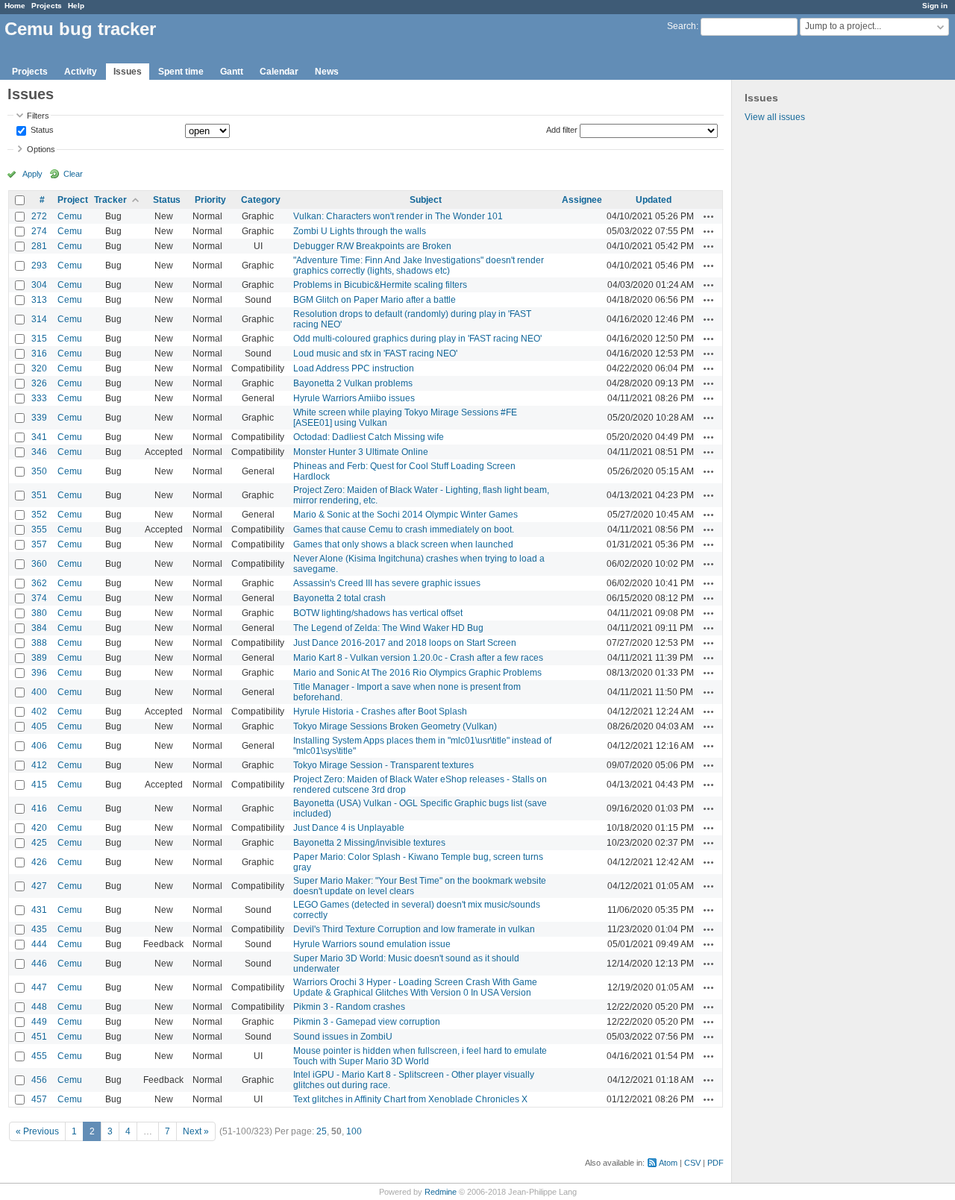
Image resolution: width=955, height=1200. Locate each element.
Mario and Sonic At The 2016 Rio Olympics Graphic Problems (417, 672)
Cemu (69, 216)
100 (354, 1131)
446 (39, 963)
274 (39, 231)
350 (39, 471)
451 (39, 1036)
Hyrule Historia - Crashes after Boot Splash (380, 711)
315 (39, 338)
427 (39, 886)
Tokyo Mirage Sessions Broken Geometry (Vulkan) (395, 726)
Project (72, 200)
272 (39, 216)
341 (39, 437)
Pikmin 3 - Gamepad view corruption (366, 1022)
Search (681, 26)
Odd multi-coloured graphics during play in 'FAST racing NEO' (417, 338)
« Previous (37, 1131)
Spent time (181, 71)
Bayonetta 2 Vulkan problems (353, 383)
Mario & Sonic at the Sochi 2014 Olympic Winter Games (405, 514)
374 (39, 598)
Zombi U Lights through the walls (359, 231)
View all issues (775, 117)
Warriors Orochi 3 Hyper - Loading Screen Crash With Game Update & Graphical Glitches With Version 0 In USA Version (415, 987)
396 (39, 672)
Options (41, 149)
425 (39, 843)
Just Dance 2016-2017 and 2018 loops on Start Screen (404, 643)
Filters (38, 115)
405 (39, 726)
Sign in (935, 5)
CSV (692, 1162)
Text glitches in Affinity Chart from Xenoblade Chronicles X (410, 1099)
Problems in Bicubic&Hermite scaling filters (380, 285)
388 (39, 643)
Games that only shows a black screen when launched (403, 544)
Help (76, 5)
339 (39, 417)
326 (39, 383)
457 (39, 1099)
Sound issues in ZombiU (342, 1036)
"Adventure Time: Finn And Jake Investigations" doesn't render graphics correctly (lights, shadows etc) (418, 265)
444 (39, 944)
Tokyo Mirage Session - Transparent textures (383, 765)
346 (39, 452)
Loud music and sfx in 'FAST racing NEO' (375, 353)
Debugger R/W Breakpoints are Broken (372, 246)
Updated (653, 200)
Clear (73, 173)
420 (39, 828)
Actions (709, 216)
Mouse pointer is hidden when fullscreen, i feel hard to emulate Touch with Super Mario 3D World (420, 1056)
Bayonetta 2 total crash (339, 598)
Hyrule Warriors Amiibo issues (354, 398)
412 (39, 765)
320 (39, 368)
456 (39, 1080)
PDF (715, 1162)
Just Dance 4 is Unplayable (348, 828)
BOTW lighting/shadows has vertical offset (378, 613)
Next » (196, 1131)
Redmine (441, 1191)
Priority (210, 200)
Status (41, 130)
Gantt (231, 71)
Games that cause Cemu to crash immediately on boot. (403, 529)
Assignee (582, 200)
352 (39, 514)
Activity (80, 71)
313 (39, 300)
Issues (127, 71)
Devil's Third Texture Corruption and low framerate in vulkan (414, 929)
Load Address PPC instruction (353, 368)
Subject (426, 200)
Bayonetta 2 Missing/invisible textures (369, 843)
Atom (668, 1162)
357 (39, 544)
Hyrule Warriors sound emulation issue (372, 944)
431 (39, 910)
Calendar (279, 71)
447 (39, 987)
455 (39, 1056)
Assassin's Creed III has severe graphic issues (386, 583)
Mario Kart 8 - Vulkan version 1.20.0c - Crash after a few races (418, 658)
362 (39, 583)
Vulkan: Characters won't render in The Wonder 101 (398, 216)
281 (39, 246)
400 (39, 692)
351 (39, 495)
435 (39, 929)
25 (321, 1131)
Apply (32, 173)
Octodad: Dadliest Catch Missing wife (368, 437)
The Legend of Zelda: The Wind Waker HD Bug (388, 628)
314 (39, 319)
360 (39, 564)
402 (39, 711)
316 (39, 353)
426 (39, 862)
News (327, 71)
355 (39, 529)
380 (39, 613)
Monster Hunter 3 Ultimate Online (360, 452)
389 (39, 658)
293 (39, 265)
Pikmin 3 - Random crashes (349, 1007)
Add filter (561, 129)
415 (39, 784)
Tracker (110, 200)
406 (39, 746)
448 (39, 1007)
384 (39, 628)
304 (39, 285)
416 (39, 808)
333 (39, 398)
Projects (46, 5)
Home (14, 5)
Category (261, 200)
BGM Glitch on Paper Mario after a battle (374, 300)
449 (39, 1022)
